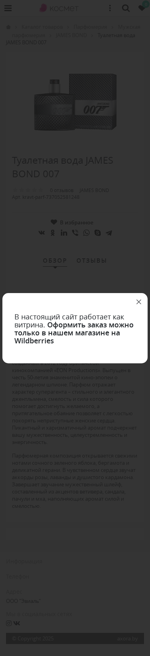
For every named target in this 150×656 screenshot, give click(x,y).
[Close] (139, 302)
